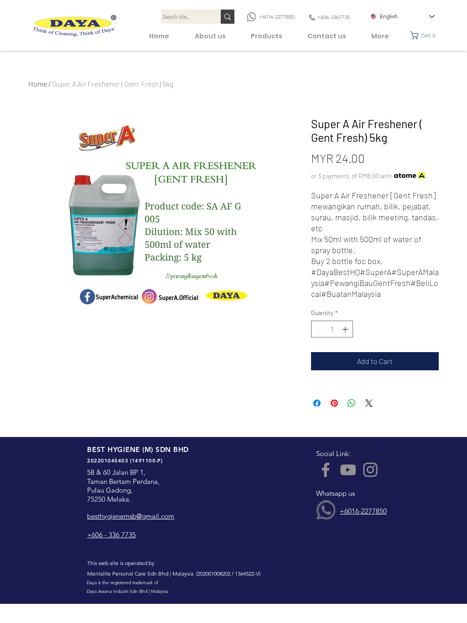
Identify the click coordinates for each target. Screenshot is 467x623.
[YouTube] (348, 469)
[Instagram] (370, 469)
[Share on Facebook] (316, 403)
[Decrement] (318, 329)
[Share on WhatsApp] (351, 403)
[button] (425, 35)
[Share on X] (368, 403)
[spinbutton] (332, 329)
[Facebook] (325, 469)
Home (37, 83)
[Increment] (346, 329)
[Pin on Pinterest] (334, 403)
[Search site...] (227, 17)
